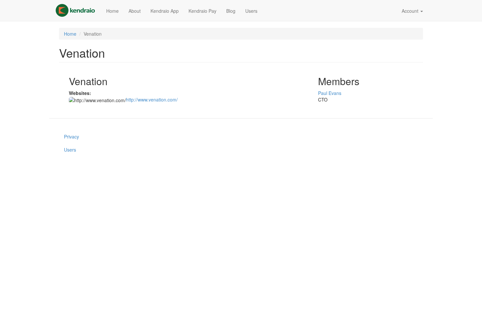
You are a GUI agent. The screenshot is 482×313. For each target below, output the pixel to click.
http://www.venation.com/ (152, 99)
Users (251, 11)
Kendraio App (165, 11)
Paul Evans (329, 93)
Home (112, 11)
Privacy (71, 136)
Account (411, 11)
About (135, 11)
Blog (230, 11)
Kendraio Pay (202, 11)
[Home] (77, 10)
